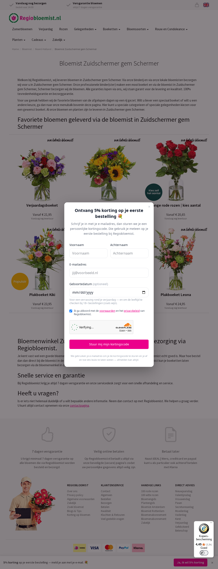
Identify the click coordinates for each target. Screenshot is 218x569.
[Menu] (211, 523)
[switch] (204, 552)
